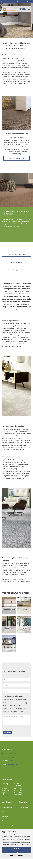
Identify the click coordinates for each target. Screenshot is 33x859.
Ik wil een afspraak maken (16, 270)
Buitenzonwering (8, 647)
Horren (24, 628)
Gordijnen (8, 628)
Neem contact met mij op (16, 254)
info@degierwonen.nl (13, 764)
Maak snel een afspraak (16, 158)
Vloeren (24, 609)
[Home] (3, 55)
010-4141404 (12, 761)
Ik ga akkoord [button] (16, 848)
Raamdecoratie (9, 609)
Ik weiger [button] (16, 852)
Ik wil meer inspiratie (16, 262)
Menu (23, 8)
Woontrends (23, 808)
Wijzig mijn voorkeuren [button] (16, 855)
